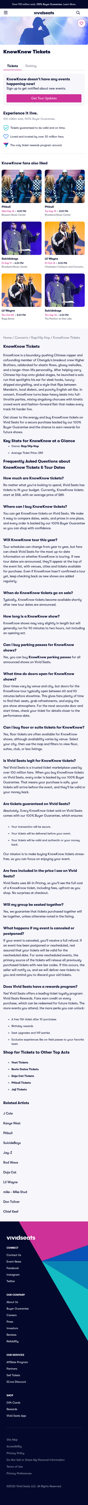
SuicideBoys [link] (12, 1143)
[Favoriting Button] (81, 23)
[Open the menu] (5, 12)
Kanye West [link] (11, 1123)
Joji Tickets (19, 1089)
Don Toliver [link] (11, 1202)
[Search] (78, 13)
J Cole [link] (8, 1113)
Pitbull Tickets (21, 1082)
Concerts (21, 338)
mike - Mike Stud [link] (15, 1192)
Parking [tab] (30, 66)
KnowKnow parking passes (50, 657)
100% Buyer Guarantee (49, 4)
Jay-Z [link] (7, 1153)
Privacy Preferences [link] (19, 1473)
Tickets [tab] (12, 66)
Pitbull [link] (7, 1133)
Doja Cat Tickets (22, 1076)
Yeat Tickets (19, 1062)
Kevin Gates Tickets (25, 1069)
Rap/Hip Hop (40, 338)
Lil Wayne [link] (10, 1182)
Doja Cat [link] (9, 1172)
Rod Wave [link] (10, 1162)
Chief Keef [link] (10, 1211)
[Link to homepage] (44, 12)
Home (7, 338)
